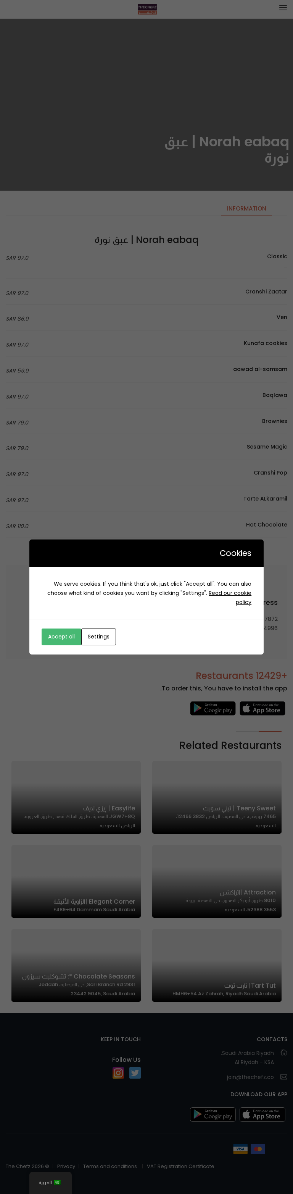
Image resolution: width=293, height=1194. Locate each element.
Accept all (61, 636)
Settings (98, 636)
